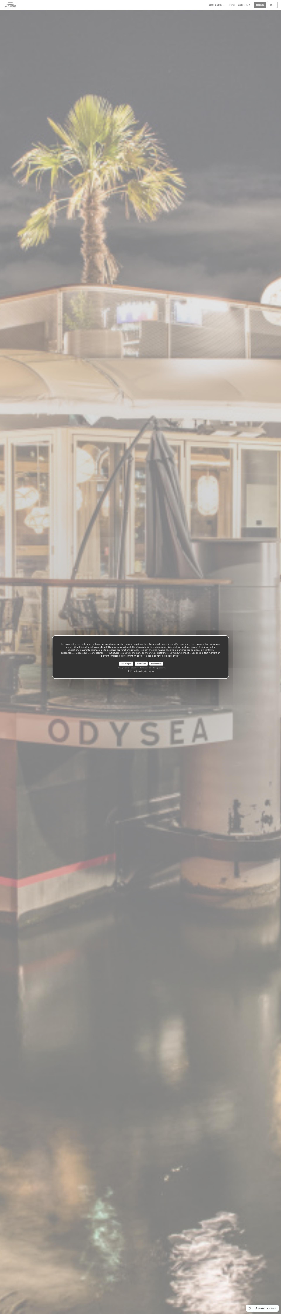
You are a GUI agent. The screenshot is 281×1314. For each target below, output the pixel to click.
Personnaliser (156, 663)
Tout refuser (141, 663)
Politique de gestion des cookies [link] (141, 671)
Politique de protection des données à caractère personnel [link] (141, 668)
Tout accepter (126, 663)
